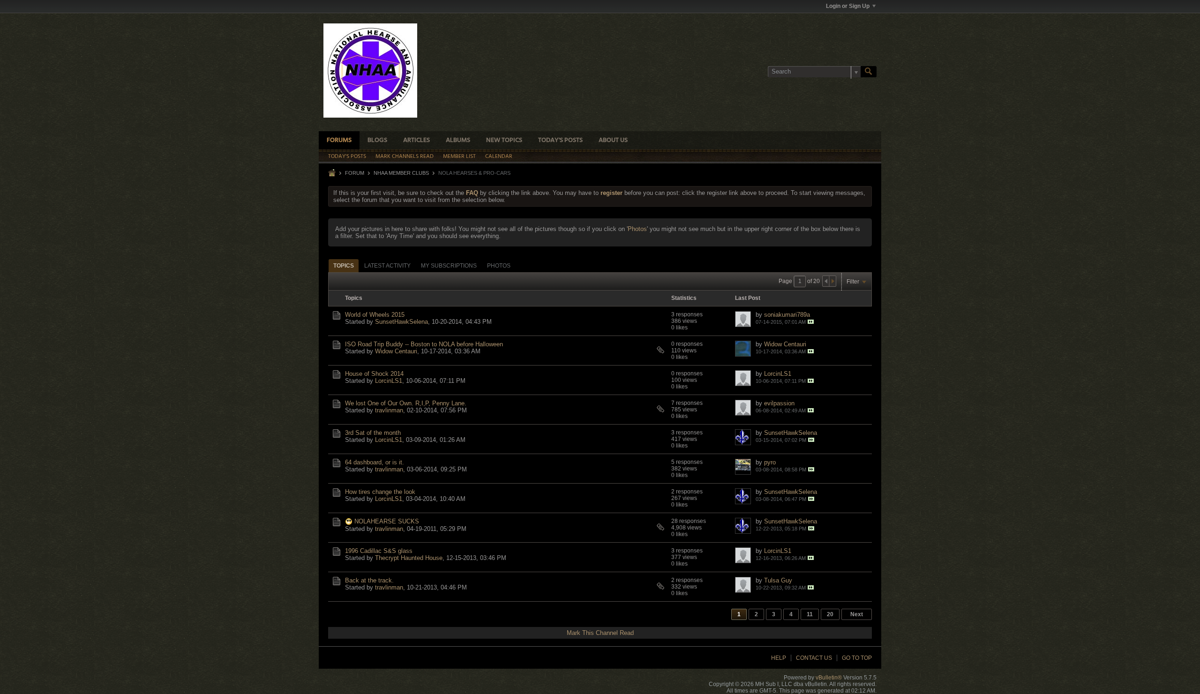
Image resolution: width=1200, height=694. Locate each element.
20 (830, 614)
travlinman (389, 410)
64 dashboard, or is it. (374, 462)
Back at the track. (369, 580)
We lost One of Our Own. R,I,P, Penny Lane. (405, 403)
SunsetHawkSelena (401, 321)
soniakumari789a (787, 314)
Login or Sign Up (848, 6)
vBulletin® (829, 677)
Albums (458, 140)
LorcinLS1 (388, 380)
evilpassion (779, 403)
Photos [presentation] (498, 265)
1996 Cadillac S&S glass (378, 550)
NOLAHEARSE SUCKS (386, 521)
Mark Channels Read (404, 156)
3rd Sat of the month (373, 432)
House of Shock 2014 (374, 373)
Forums (339, 140)
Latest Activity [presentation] (387, 265)
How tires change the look (380, 491)
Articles (416, 140)
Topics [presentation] (343, 265)
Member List (459, 156)
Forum (354, 173)
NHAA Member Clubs (401, 173)
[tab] (343, 265)
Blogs (377, 140)
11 (810, 614)
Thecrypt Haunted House (408, 557)
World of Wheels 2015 (375, 314)
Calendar (498, 156)
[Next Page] (832, 281)
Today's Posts (560, 140)
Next (856, 614)
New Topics (504, 140)
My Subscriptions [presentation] (449, 265)
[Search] (869, 71)
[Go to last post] (811, 322)
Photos (637, 228)
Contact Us (814, 658)
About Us (613, 140)
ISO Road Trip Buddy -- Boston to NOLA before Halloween (424, 344)
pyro (770, 462)
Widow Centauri (396, 351)
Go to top (857, 658)
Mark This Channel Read (600, 632)
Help (778, 658)
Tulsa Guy (778, 580)
